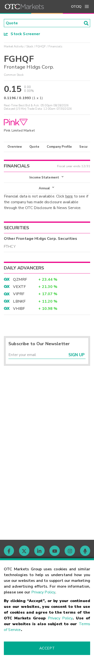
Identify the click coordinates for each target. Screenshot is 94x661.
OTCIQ (76, 6)
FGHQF (41, 46)
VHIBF (19, 308)
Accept (47, 648)
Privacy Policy (43, 592)
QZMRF (20, 279)
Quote (34, 147)
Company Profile (59, 147)
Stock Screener (24, 34)
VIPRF (18, 294)
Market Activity (14, 46)
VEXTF (19, 286)
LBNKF (19, 301)
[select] (4, 174)
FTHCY (10, 246)
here (69, 196)
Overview (14, 147)
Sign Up (76, 355)
